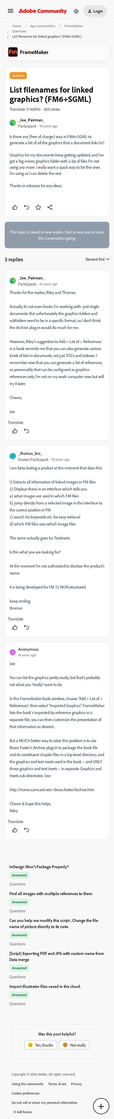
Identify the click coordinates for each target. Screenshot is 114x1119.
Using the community (28, 1084)
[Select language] (76, 11)
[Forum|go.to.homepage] (43, 11)
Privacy (76, 1084)
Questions (19, 31)
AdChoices (24, 1112)
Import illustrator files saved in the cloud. (45, 986)
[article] (57, 355)
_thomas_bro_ (30, 453)
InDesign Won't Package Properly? (39, 866)
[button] (10, 12)
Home (16, 26)
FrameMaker (73, 26)
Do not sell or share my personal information (44, 1102)
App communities (42, 26)
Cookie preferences (25, 1093)
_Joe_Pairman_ (31, 119)
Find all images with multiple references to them (50, 893)
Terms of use (57, 1084)
